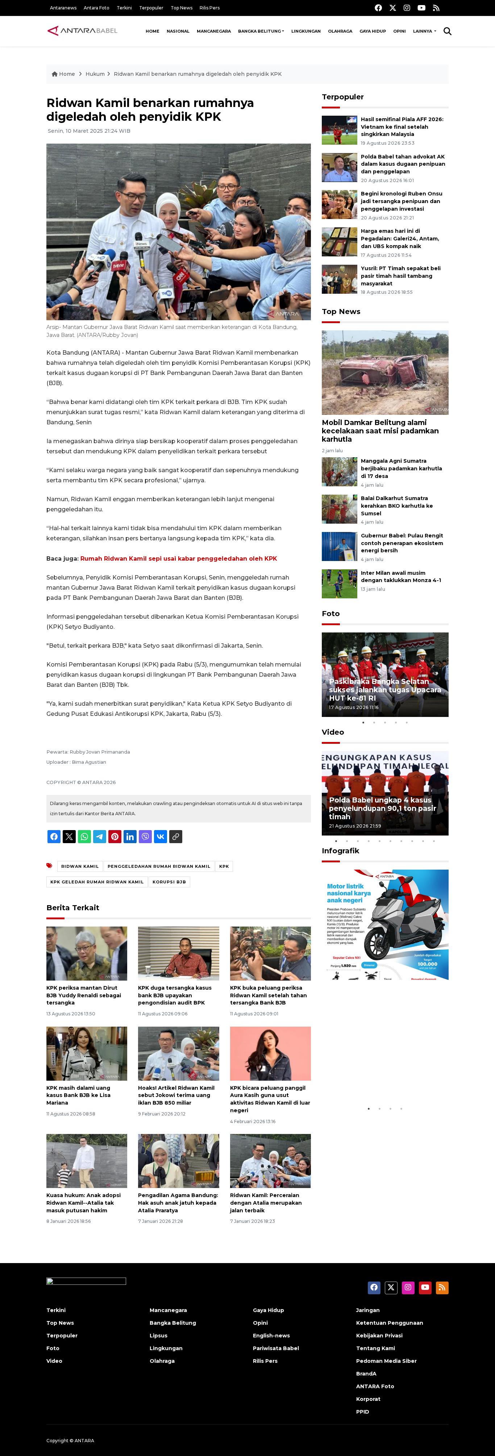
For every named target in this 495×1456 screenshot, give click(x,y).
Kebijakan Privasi (379, 1335)
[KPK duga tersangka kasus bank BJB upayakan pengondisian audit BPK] (178, 953)
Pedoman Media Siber (386, 1361)
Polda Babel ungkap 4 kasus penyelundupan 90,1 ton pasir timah (382, 808)
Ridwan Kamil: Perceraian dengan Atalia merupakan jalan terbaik (266, 1203)
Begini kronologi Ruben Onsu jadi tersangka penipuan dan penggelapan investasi (401, 201)
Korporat (368, 1399)
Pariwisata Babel (276, 1348)
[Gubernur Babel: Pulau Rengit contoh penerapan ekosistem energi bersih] (339, 546)
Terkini (124, 8)
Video (333, 732)
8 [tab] (412, 841)
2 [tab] (374, 722)
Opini (399, 31)
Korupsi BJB (169, 881)
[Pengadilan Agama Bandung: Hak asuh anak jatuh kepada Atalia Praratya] (178, 1160)
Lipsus (158, 1335)
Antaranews (63, 8)
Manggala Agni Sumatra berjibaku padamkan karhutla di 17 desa (401, 468)
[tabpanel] (385, 674)
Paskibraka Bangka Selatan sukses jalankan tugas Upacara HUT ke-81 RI (385, 689)
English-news (271, 1335)
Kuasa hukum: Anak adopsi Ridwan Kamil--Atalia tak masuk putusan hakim (83, 1203)
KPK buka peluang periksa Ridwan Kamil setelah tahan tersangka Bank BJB (268, 995)
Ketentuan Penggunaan (389, 1323)
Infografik (340, 850)
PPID (362, 1411)
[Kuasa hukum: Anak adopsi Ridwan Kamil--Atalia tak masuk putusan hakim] (86, 1160)
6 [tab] (390, 841)
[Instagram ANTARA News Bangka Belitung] (407, 7)
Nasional (178, 31)
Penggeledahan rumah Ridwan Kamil (159, 866)
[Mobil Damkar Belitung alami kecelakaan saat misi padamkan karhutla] (385, 371)
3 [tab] (385, 722)
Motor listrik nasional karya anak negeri (378, 1079)
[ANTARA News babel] (82, 31)
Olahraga (340, 31)
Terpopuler (151, 8)
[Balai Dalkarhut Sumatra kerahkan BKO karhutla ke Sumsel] (339, 508)
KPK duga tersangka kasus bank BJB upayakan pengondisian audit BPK (175, 995)
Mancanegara (214, 31)
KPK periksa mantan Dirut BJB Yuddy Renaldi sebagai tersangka (83, 995)
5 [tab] (407, 722)
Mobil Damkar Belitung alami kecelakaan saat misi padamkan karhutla (380, 431)
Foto (331, 613)
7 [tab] (401, 841)
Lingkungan (306, 31)
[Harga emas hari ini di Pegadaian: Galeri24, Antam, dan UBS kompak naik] (339, 241)
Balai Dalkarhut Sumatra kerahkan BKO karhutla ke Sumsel (397, 506)
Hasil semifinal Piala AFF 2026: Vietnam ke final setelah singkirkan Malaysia (402, 127)
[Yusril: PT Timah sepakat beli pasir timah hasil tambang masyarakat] (339, 278)
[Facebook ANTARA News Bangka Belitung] (378, 7)
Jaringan (368, 1310)
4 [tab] (396, 722)
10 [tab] (434, 841)
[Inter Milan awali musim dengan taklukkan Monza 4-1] (339, 583)
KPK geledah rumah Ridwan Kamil (97, 881)
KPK (224, 866)
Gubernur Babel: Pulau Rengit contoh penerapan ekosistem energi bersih (402, 543)
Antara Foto (96, 8)
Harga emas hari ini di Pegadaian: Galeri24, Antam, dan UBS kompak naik (400, 238)
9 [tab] (423, 841)
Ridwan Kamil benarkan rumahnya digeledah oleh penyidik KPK (198, 74)
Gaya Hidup (372, 31)
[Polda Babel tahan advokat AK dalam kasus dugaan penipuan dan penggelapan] (339, 167)
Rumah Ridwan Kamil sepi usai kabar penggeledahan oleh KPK (178, 558)
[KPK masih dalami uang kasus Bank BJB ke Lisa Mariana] (86, 1052)
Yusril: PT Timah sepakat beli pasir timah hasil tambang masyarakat (401, 276)
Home (152, 31)
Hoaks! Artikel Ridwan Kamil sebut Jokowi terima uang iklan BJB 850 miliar (176, 1095)
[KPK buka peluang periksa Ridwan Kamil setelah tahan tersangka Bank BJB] (270, 953)
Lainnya (423, 31)
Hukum (95, 74)
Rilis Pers (210, 8)
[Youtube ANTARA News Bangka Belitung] (421, 7)
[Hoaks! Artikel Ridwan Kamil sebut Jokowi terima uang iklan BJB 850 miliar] (178, 1052)
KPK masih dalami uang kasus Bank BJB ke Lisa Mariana (78, 1095)
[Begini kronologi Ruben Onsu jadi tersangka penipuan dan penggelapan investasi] (339, 204)
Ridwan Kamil (80, 866)
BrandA (366, 1373)
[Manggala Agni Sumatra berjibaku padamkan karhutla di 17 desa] (339, 471)
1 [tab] (363, 722)
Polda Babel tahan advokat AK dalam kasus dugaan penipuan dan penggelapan (403, 164)
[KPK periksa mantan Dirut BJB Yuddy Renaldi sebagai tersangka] (86, 953)
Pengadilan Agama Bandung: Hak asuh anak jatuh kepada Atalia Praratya (178, 1203)
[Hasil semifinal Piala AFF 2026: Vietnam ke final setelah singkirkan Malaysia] (339, 129)
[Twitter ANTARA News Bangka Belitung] (392, 7)
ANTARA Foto (375, 1386)
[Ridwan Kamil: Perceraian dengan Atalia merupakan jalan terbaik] (270, 1160)
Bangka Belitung (259, 31)
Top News (181, 8)
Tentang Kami (375, 1348)
